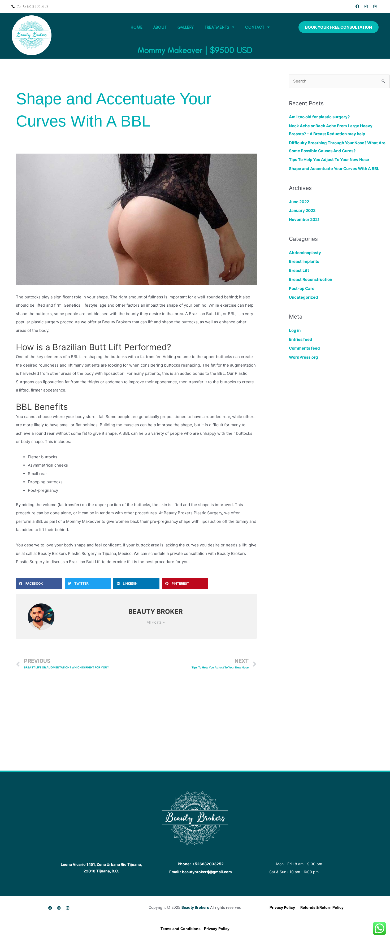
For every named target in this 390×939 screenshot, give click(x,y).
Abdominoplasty (305, 252)
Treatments (217, 27)
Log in (295, 330)
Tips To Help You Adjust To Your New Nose (329, 159)
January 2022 (302, 210)
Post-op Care (301, 288)
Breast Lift (299, 270)
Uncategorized (303, 297)
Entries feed (300, 339)
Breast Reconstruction (310, 279)
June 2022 (299, 201)
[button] (39, 583)
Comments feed (304, 348)
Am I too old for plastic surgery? (319, 116)
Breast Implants (304, 261)
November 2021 (304, 219)
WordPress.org (303, 357)
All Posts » (156, 622)
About (160, 27)
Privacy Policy (216, 929)
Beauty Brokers (195, 907)
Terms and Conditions (181, 929)
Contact (254, 27)
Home (137, 27)
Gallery (185, 27)
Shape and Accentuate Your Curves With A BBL (334, 168)
